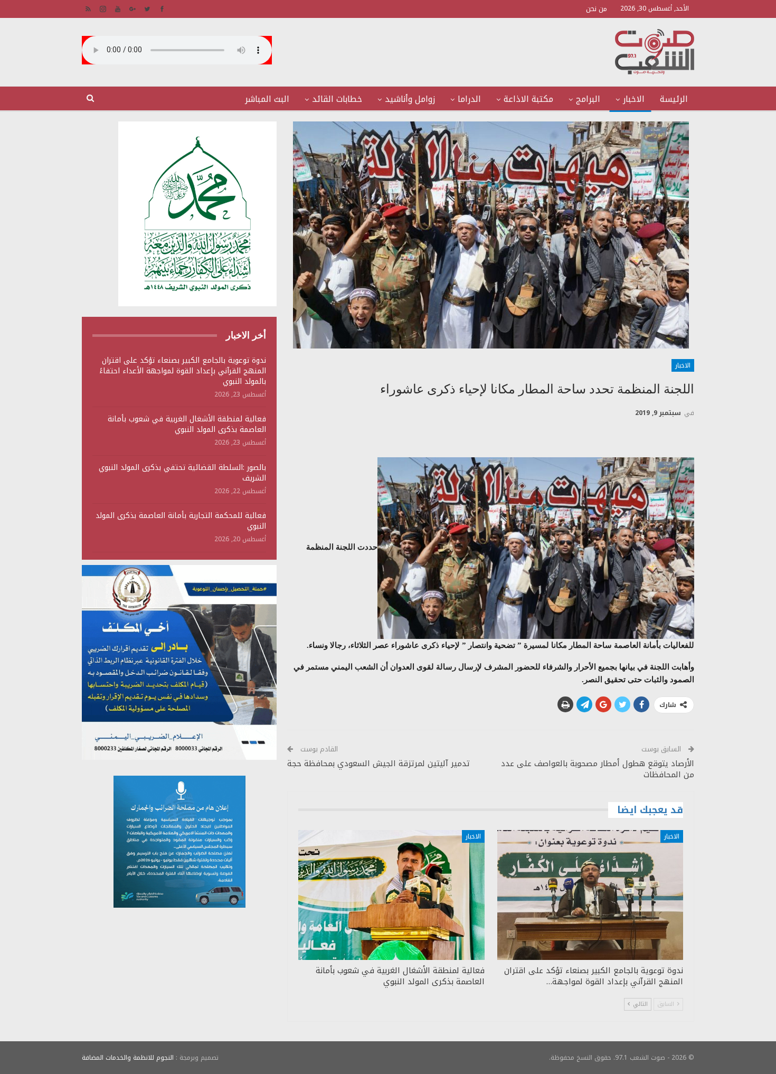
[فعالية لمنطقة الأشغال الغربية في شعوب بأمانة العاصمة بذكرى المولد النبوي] (391, 895)
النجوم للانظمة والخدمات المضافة (128, 1057)
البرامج (588, 99)
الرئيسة (674, 99)
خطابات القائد (337, 99)
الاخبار (634, 99)
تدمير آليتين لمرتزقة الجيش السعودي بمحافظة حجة (378, 763)
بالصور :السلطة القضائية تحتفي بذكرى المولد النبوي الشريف (182, 472)
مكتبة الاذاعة (528, 99)
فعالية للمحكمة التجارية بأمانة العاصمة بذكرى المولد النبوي (181, 520)
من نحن (596, 8)
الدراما (469, 99)
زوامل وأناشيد (410, 99)
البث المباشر (267, 99)
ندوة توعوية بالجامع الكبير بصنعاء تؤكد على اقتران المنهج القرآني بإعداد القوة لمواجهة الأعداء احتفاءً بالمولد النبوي (182, 371)
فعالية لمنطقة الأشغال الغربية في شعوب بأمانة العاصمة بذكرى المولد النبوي (187, 424)
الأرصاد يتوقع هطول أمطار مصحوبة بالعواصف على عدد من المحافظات (597, 769)
